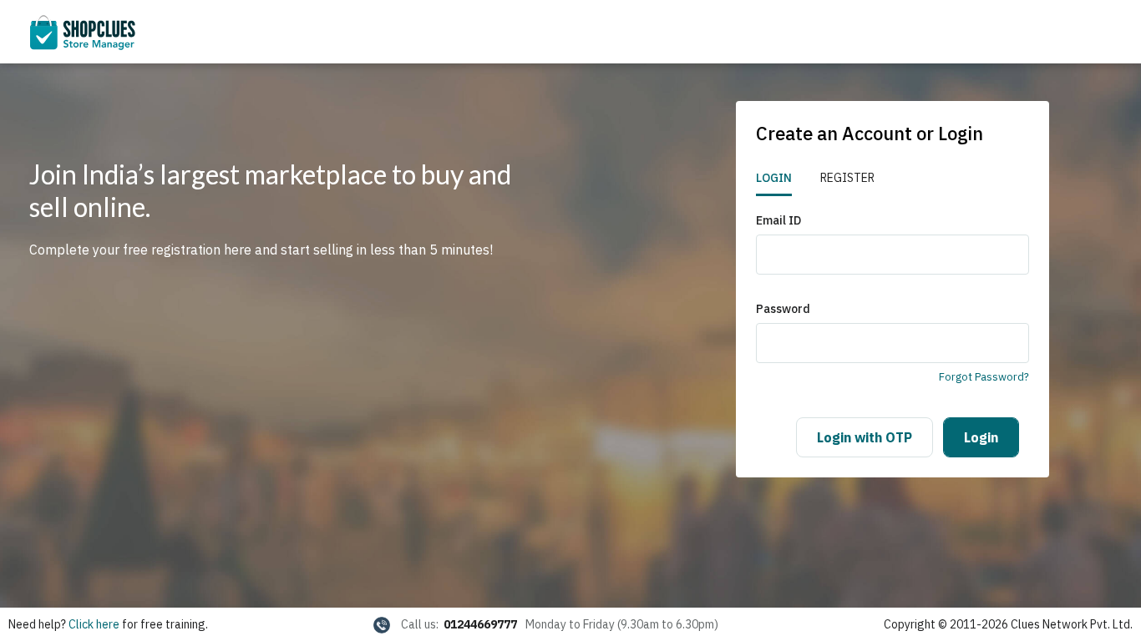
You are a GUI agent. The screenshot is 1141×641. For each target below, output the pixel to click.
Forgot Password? (984, 377)
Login (774, 177)
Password (783, 308)
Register (847, 177)
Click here (93, 624)
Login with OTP (864, 437)
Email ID (778, 220)
